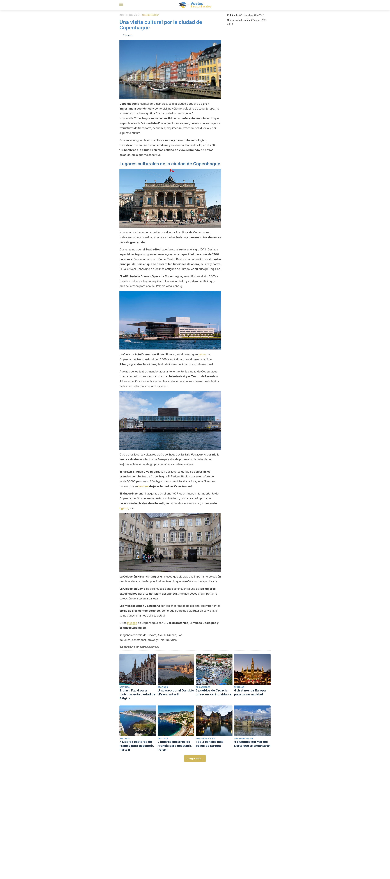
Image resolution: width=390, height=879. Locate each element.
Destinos (124, 687)
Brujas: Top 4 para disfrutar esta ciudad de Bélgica (137, 694)
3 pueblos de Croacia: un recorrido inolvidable (213, 692)
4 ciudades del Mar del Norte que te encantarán (252, 744)
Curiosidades (203, 687)
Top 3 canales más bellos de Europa (209, 744)
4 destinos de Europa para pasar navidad (250, 692)
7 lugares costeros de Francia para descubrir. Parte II (136, 745)
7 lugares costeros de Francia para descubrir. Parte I (175, 745)
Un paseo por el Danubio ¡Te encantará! (176, 692)
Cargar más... (195, 758)
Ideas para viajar (150, 15)
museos (132, 622)
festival (143, 486)
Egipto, (124, 508)
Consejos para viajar (129, 15)
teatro (203, 354)
